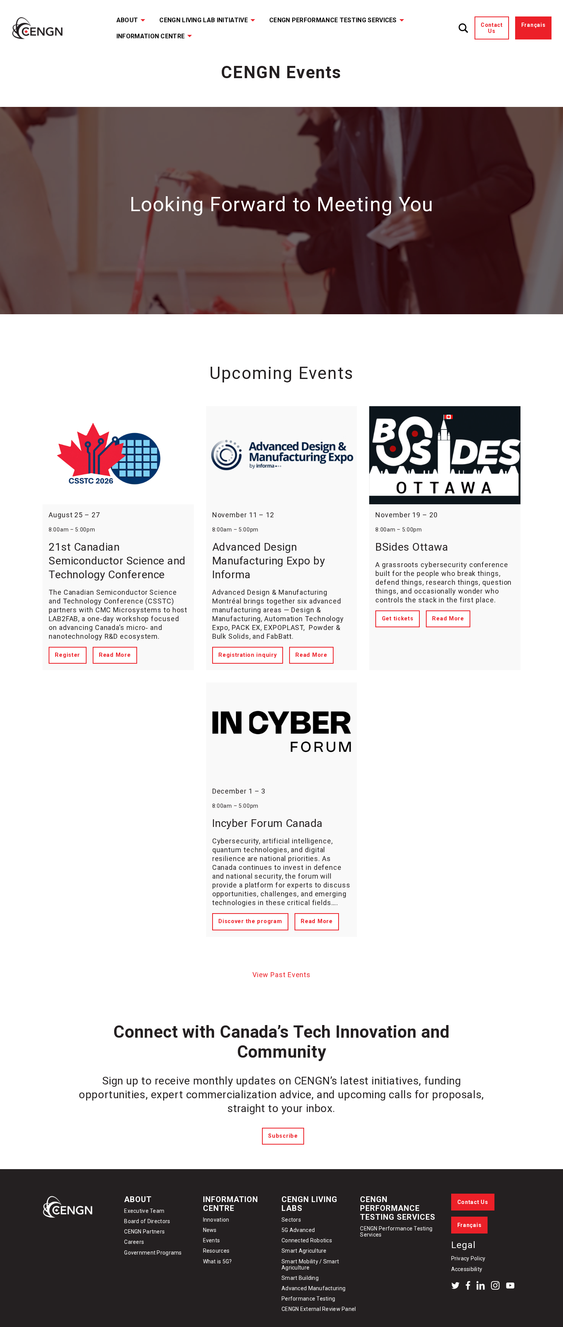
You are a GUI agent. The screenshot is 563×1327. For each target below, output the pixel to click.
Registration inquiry (247, 655)
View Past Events (281, 975)
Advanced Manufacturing (313, 1288)
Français (533, 25)
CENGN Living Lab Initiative (203, 20)
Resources (216, 1251)
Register (67, 655)
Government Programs (153, 1253)
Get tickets (398, 618)
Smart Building (300, 1278)
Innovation (216, 1220)
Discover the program (250, 921)
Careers (134, 1242)
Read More (115, 655)
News (210, 1230)
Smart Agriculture (304, 1251)
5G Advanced (298, 1230)
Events (211, 1240)
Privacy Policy (468, 1258)
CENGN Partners (145, 1232)
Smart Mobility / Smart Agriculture (310, 1264)
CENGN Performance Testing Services (333, 20)
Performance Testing (308, 1299)
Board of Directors (147, 1221)
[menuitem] (125, 20)
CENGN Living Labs (309, 1204)
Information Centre (150, 36)
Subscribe (283, 1136)
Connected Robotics (307, 1240)
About (127, 20)
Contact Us (492, 28)
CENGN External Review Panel (319, 1309)
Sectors (291, 1220)
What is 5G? (217, 1261)
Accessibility (467, 1269)
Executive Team (144, 1211)
